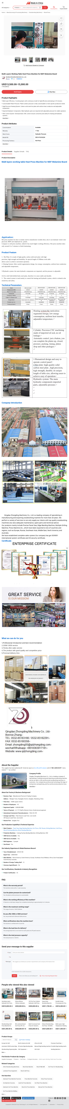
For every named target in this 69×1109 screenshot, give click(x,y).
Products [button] (17, 7)
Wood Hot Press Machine (28, 1087)
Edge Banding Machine (25, 828)
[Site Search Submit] (45, 7)
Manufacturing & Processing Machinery (17, 12)
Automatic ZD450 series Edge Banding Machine (10, 1046)
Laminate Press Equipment (10, 1071)
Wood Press (47, 12)
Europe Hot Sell (6, 1043)
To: (10, 957)
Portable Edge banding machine (59, 1046)
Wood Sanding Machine (24, 830)
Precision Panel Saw (56, 1043)
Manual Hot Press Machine (45, 1087)
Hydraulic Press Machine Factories (12, 1079)
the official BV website (40, 768)
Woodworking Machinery (35, 12)
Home (3, 12)
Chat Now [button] (52, 92)
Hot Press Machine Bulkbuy (10, 1091)
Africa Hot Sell (38, 1043)
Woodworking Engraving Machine (10, 1049)
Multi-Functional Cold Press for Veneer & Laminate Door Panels (34, 1025)
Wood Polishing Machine (11, 830)
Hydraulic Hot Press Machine (10, 1087)
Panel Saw (16, 828)
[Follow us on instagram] (60, 1098)
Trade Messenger (28, 1098)
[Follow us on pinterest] (65, 1098)
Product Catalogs (25, 1039)
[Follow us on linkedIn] (49, 1100)
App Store (6, 1098)
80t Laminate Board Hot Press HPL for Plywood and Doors (20, 1025)
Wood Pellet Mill (41, 1067)
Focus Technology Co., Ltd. (23, 1104)
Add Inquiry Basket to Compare (35, 65)
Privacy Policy (60, 1104)
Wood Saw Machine (28, 1067)
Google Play (16, 1098)
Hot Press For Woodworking (55, 1067)
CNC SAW (37, 1049)
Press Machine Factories (31, 1079)
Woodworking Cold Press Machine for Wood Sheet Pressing (7, 1025)
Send (14, 975)
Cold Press (59, 828)
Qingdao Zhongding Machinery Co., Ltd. (16, 77)
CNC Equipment (22, 1049)
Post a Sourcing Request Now (48, 976)
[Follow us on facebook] (55, 1098)
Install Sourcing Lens (9, 1100)
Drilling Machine (50, 828)
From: (9, 952)
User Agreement (43, 1104)
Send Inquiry (18, 92)
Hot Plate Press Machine (41, 1083)
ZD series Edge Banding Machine (26, 1046)
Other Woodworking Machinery (11, 1067)
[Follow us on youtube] (62, 1098)
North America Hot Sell (24, 1043)
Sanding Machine (55, 1049)
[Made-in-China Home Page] (34, 3)
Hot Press (35, 828)
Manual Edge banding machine (42, 1046)
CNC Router (42, 828)
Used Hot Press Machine (24, 1083)
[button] (3, 3)
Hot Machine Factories (9, 1083)
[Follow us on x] (58, 1098)
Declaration (52, 1104)
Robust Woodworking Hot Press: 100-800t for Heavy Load (47, 1025)
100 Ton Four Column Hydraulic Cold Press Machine (34, 1003)
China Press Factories (46, 1079)
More (3, 1094)
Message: (8, 961)
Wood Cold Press (25, 1071)
